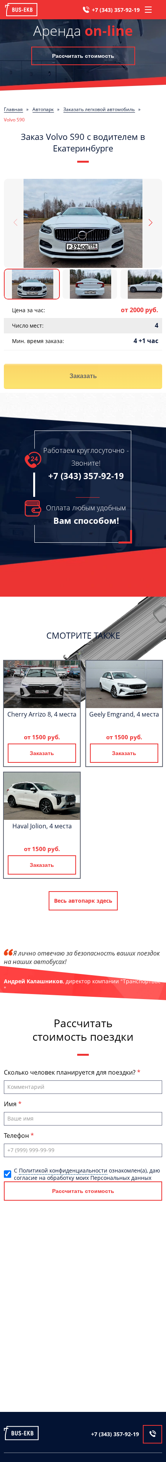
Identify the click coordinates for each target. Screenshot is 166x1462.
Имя (11, 1104)
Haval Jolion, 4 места (42, 826)
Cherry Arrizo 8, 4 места (41, 714)
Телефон (17, 1135)
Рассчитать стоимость (83, 56)
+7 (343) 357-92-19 (116, 9)
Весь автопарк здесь (83, 900)
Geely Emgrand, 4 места (124, 714)
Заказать (83, 376)
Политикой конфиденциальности (63, 1170)
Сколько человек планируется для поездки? (70, 1072)
